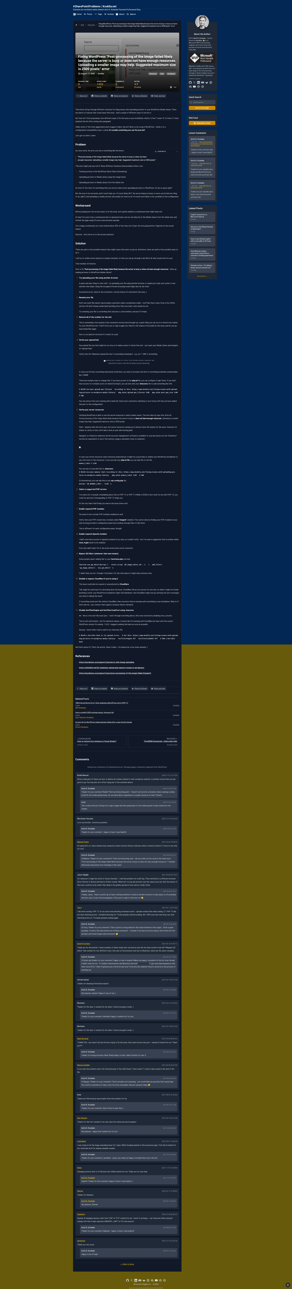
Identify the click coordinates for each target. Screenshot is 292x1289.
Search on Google (202, 108)
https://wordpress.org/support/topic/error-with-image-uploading (106, 662)
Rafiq (79, 1168)
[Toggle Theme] (288, 1285)
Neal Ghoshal (82, 1039)
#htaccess (153, 74)
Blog (82, 25)
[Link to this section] (74, 144)
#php (162, 74)
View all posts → (202, 276)
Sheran (80, 1191)
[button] (127, 62)
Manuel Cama (83, 842)
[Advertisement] (202, 316)
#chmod (78, 727)
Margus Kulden (83, 1065)
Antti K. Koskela (88, 1178)
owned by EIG (143, 963)
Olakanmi (81, 1214)
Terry (79, 908)
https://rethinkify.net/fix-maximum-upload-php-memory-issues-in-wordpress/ (111, 668)
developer (81, 1241)
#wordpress (171, 74)
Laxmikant (81, 1141)
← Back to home (127, 1264)
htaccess (91, 25)
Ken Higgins (82, 1118)
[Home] (76, 25)
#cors (77, 717)
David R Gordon (83, 944)
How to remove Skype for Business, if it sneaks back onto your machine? (202, 143)
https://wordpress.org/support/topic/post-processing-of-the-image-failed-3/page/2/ (115, 673)
